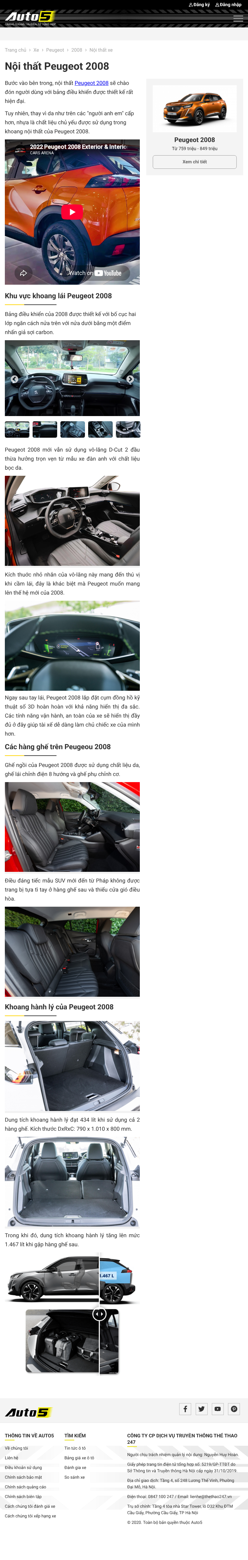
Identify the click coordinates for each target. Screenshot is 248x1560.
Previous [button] (14, 379)
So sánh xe (75, 1477)
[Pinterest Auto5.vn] (234, 1409)
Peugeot (55, 50)
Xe (36, 50)
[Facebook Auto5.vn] (185, 1409)
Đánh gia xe (75, 1467)
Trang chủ (15, 50)
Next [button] (130, 379)
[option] (72, 378)
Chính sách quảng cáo (25, 1487)
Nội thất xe (101, 50)
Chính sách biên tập (23, 1496)
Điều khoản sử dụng (23, 1467)
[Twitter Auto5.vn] (202, 1409)
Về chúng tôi (16, 1448)
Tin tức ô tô (75, 1448)
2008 (77, 50)
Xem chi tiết (195, 162)
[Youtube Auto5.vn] (218, 1409)
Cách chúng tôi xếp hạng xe (30, 1516)
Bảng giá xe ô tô (79, 1458)
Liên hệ (11, 1458)
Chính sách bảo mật (23, 1477)
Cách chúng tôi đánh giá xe (30, 1506)
